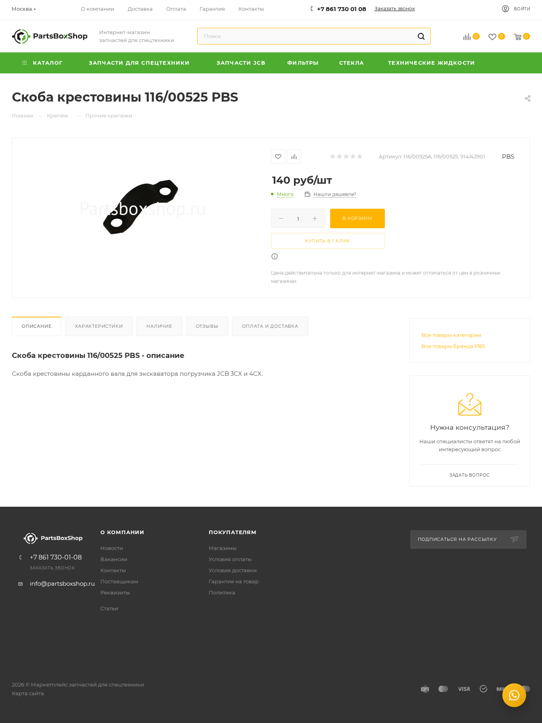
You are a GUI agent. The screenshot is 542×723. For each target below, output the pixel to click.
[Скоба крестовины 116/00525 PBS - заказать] (142, 208)
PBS (508, 156)
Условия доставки (233, 570)
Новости (111, 548)
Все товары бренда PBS (453, 346)
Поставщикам (119, 581)
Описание (36, 326)
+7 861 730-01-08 (56, 557)
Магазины (222, 548)
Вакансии (113, 559)
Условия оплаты (230, 559)
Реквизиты (115, 592)
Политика (222, 592)
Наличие (159, 326)
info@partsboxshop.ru (62, 583)
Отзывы (207, 326)
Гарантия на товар (234, 581)
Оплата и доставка (270, 326)
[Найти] (421, 36)
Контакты (113, 570)
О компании (122, 532)
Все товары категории (451, 335)
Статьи (109, 608)
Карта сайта (28, 693)
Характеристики (99, 326)
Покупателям (233, 532)
